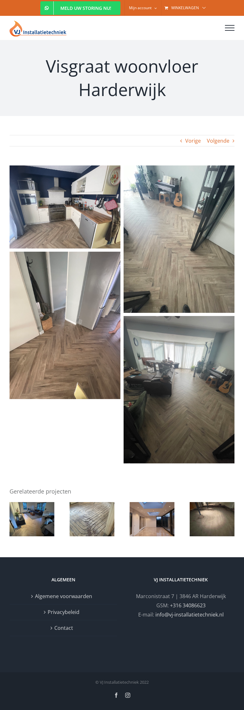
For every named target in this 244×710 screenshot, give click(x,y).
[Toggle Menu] (230, 28)
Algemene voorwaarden (63, 596)
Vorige (193, 140)
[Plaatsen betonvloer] (212, 519)
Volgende (218, 140)
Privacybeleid (63, 612)
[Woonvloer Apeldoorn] (152, 519)
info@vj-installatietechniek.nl (189, 614)
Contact (63, 627)
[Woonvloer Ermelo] (32, 519)
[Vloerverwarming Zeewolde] (92, 519)
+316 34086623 (188, 605)
